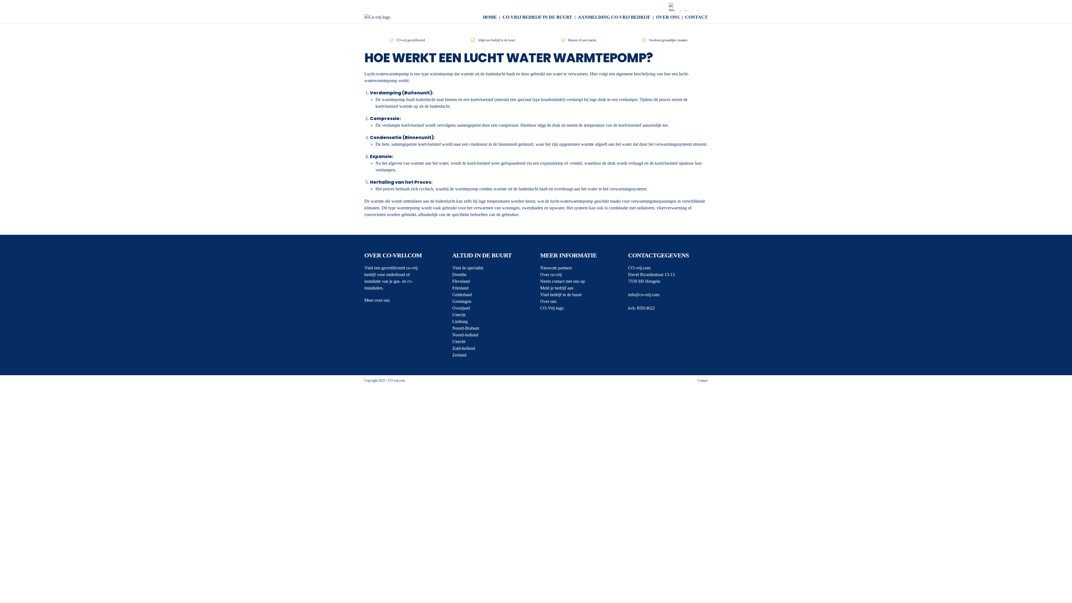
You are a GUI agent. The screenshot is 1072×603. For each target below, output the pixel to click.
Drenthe (459, 274)
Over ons (667, 17)
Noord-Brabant (465, 328)
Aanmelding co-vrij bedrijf (614, 17)
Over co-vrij (551, 274)
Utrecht (458, 314)
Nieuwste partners (556, 267)
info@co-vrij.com (643, 294)
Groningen (461, 301)
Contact (696, 17)
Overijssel (461, 308)
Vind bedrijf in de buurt (561, 294)
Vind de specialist (467, 267)
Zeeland (459, 355)
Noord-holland (465, 334)
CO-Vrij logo (552, 308)
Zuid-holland (463, 348)
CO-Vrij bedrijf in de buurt (537, 17)
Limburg (460, 321)
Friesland (460, 288)
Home (490, 17)
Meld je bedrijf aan (556, 288)
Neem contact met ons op (562, 281)
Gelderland (462, 294)
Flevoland (461, 281)
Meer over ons (377, 300)
